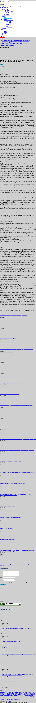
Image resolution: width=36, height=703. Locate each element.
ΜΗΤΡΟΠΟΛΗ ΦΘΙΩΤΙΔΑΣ (29, 695)
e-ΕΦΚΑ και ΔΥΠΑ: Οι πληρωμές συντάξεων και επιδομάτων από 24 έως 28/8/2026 (14, 44)
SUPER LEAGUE (9, 692)
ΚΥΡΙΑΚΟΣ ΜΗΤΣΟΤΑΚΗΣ (8, 695)
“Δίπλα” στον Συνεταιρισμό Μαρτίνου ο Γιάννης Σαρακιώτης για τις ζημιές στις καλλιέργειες (15, 41)
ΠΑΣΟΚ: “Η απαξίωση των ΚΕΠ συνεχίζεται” (7, 506)
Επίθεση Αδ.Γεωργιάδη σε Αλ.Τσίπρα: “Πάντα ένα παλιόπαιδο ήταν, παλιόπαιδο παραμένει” (16, 40)
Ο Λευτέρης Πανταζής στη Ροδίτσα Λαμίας (8, 45)
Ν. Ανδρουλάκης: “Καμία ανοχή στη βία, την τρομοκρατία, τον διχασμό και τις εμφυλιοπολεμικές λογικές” (17, 472)
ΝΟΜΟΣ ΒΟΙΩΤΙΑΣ (8, 21)
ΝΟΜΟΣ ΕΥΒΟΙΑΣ (8, 22)
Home (1, 46)
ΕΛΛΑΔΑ (5, 17)
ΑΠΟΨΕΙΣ (3, 34)
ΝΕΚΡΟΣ (16, 696)
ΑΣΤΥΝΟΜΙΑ (15, 692)
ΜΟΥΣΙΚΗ (5, 32)
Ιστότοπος (1, 580)
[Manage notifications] (2, 701)
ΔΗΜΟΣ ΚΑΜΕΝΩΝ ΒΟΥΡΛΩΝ (8, 11)
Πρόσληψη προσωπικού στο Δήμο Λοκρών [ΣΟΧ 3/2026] (11, 634)
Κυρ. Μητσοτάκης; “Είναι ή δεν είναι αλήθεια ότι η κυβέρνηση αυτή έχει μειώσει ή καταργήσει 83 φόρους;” (18, 439)
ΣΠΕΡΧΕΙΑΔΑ (21, 697)
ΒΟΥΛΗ (8, 313)
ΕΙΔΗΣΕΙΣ (3, 16)
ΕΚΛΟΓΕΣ (16, 694)
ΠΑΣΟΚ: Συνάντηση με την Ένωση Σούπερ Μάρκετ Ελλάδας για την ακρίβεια (13, 483)
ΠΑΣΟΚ (10, 313)
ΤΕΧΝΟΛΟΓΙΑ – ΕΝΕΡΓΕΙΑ (8, 18)
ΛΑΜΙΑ (15, 695)
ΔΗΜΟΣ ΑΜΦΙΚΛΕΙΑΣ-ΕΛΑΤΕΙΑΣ (30, 692)
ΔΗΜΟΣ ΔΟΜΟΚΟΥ (6, 13)
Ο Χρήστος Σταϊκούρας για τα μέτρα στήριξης (7, 539)
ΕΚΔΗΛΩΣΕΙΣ (4, 28)
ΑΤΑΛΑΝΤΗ (19, 692)
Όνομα (1, 577)
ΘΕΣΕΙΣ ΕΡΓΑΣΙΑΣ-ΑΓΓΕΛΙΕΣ (6, 15)
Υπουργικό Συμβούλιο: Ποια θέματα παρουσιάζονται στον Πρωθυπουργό (13, 42)
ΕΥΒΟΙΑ (18, 694)
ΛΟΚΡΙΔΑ (19, 695)
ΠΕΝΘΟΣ (28, 696)
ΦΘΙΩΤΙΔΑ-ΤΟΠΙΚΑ (5, 9)
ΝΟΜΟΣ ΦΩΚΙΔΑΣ (8, 24)
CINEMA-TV (4, 29)
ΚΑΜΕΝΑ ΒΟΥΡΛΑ (25, 694)
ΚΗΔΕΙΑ (29, 694)
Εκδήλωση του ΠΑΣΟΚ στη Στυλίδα (6, 528)
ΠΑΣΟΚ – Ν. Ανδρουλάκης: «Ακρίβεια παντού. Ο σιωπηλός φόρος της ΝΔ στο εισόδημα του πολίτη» (17, 450)
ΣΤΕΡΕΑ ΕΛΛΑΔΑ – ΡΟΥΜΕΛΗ (8, 20)
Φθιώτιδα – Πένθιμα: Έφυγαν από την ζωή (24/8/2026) (11, 641)
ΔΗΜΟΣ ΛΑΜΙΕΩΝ (6, 10)
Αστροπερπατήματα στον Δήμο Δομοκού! (9, 681)
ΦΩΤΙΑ (12, 699)
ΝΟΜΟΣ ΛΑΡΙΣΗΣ (8, 26)
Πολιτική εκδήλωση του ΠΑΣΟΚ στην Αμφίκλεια (8, 338)
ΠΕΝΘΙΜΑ (25, 696)
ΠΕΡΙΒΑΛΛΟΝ (4, 33)
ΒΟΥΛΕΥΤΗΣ (23, 692)
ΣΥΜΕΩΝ (27, 697)
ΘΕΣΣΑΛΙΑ (5, 25)
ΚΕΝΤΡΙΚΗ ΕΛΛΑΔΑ (5, 19)
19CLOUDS (9, 701)
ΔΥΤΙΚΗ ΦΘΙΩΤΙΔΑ (7, 694)
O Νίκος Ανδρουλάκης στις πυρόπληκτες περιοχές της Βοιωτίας (10, 383)
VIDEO (3, 35)
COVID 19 (2, 692)
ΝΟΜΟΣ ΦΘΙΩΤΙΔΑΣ (9, 23)
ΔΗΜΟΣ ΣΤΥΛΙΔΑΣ (6, 14)
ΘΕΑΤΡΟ (5, 30)
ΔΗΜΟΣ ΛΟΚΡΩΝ (6, 12)
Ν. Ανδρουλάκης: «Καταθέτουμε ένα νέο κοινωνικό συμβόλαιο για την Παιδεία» (13, 428)
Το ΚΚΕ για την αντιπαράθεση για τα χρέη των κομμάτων (9, 394)
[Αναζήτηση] (0, 4)
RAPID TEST (6, 692)
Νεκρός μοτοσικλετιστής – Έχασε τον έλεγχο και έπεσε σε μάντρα (12, 43)
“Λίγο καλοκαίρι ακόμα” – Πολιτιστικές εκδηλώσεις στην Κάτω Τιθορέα (14, 660)
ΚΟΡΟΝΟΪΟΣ (32, 694)
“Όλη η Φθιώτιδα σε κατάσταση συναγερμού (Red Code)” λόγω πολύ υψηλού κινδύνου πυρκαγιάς (18, 654)
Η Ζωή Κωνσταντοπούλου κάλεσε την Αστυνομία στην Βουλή (10, 461)
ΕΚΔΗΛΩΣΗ (12, 694)
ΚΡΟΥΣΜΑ (2, 695)
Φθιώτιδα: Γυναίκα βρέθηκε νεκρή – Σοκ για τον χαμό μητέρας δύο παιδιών (13, 315)
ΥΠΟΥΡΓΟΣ (2, 699)
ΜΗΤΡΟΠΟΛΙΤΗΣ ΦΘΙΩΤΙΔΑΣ (5, 696)
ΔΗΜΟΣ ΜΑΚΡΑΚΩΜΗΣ (27, 693)
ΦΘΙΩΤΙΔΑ (7, 699)
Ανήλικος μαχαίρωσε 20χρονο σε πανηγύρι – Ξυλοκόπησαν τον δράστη (13, 39)
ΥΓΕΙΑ (3, 36)
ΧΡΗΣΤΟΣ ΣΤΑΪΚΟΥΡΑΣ (16, 699)
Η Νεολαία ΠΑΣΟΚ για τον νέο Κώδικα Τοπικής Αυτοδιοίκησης (10, 517)
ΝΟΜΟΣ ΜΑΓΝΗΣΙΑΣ (9, 27)
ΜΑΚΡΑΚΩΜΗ (23, 695)
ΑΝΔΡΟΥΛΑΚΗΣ (4, 313)
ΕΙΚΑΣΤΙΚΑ (5, 31)
